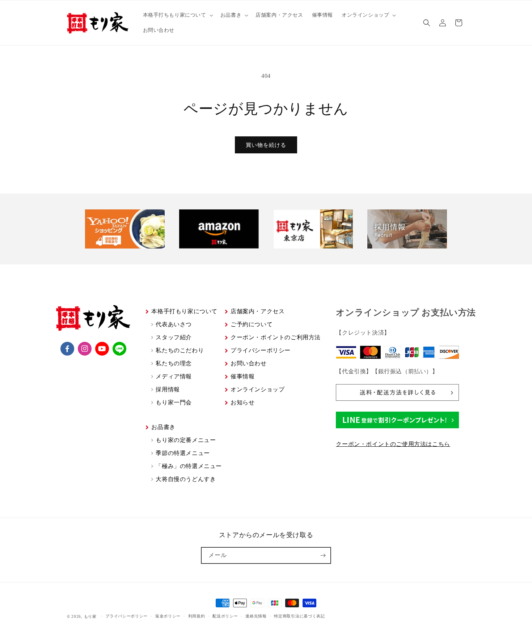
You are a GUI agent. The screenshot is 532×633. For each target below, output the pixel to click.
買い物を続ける (266, 145)
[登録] (323, 555)
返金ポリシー (168, 616)
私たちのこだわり (180, 350)
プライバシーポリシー (261, 350)
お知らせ (242, 402)
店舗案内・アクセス (257, 311)
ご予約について (252, 324)
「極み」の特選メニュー (189, 466)
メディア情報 (174, 376)
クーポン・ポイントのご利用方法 (276, 337)
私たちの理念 (174, 363)
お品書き (163, 427)
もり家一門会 (174, 402)
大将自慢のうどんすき (186, 479)
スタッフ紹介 (174, 337)
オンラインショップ (257, 389)
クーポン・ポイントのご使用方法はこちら (393, 444)
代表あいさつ (174, 324)
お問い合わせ (249, 363)
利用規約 (196, 616)
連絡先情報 (256, 616)
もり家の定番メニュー (186, 440)
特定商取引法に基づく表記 (299, 616)
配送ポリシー (225, 616)
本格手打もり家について (184, 311)
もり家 (90, 616)
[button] (177, 15)
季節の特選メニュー (183, 453)
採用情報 (168, 389)
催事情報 (242, 376)
